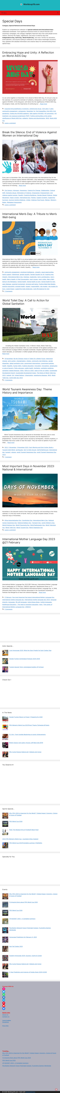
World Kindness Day (8, 525)
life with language (21, 602)
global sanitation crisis (17, 363)
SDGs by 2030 (29, 370)
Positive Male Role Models (47, 284)
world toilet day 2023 (16, 378)
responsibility (35, 286)
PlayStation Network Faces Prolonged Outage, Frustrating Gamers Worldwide (26, 1066)
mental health (21, 281)
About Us (5, 1015)
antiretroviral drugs (35, 109)
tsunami (7, 452)
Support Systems (42, 197)
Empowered (36, 193)
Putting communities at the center (40, 116)
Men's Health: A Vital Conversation (18, 279)
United (28, 200)
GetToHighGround (42, 450)
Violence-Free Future (37, 200)
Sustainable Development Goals (26, 373)
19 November (8, 358)
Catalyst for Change (34, 190)
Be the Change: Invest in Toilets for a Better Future (29, 358)
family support (6, 274)
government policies (47, 363)
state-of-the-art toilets (41, 370)
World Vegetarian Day (36, 527)
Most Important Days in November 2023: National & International (28, 467)
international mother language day (13, 599)
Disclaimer (5, 1022)
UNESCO (28, 607)
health (4, 366)
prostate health (20, 286)
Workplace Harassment (14, 202)
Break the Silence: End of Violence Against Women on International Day (29, 134)
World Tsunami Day (22, 527)
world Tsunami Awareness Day (26, 452)
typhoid (8, 375)
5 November (12, 447)
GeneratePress (30, 1092)
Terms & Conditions (6, 1020)
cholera (28, 361)
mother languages (46, 602)
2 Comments (8, 291)
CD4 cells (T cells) (47, 109)
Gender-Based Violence (44, 195)
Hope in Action (14, 197)
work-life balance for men (41, 289)
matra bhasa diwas (34, 602)
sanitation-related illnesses (10, 370)
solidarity (25, 118)
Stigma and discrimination (37, 118)
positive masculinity (8, 286)
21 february (7, 597)
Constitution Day (27, 520)
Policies (33, 197)
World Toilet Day (10, 527)
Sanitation (37, 368)
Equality (20, 195)
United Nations (19, 375)
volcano (13, 452)
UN (13, 375)
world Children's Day (48, 523)
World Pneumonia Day (22, 525)
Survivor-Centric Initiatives (17, 200)
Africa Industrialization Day (12, 520)
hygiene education (28, 366)
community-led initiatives (40, 361)
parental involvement (18, 284)
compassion (22, 111)
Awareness (23, 190)
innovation (38, 366)
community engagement (10, 111)
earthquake (19, 450)
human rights (17, 366)
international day (25, 197)
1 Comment (8, 457)
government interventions (32, 363)
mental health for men (48, 281)
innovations (45, 366)
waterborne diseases (40, 375)
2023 (6, 447)
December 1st (31, 111)
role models (43, 286)
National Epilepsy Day (24, 523)
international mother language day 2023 (37, 599)
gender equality (25, 274)
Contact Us (5, 1016)
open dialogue (6, 284)
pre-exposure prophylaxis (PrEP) (19, 116)
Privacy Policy (5, 1025)
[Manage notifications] (56, 1089)
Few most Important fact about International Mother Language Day (33, 597)
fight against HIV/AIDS (37, 113)
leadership (33, 277)
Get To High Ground (30, 450)
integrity (4, 277)
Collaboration (45, 190)
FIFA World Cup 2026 (9, 1060)
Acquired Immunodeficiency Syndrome (16, 109)
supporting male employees (23, 289)
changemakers (21, 361)
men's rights (42, 279)
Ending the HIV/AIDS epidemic (19, 113)
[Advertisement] (30, 628)
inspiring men (49, 274)
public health (29, 368)
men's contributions (43, 277)
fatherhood (15, 274)
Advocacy (16, 190)
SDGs (22, 370)
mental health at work (33, 281)
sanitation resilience (47, 368)
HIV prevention (49, 113)
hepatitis (9, 366)
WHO (47, 118)
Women (47, 200)
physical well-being (32, 284)
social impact (10, 289)
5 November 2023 (22, 447)
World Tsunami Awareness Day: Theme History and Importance (27, 391)
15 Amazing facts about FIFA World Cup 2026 (16, 1058)
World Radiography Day (37, 525)
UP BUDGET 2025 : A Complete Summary (15, 1063)
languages (11, 602)
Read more (43, 104)
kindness (26, 277)
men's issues (34, 279)
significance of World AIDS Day (12, 118)
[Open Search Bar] (58, 13)
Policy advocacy (19, 368)
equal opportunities (47, 272)
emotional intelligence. (27, 272)
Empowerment (44, 193)
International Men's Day (15, 277)
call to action (12, 361)
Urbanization (29, 375)
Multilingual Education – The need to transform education (20, 604)
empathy (38, 272)
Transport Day (36, 523)
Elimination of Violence (24, 193)
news (40, 604)
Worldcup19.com (31, 4)
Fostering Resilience (30, 195)
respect (28, 286)
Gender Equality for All (37, 274)
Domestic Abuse (11, 193)
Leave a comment (10, 123)
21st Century (8, 190)
